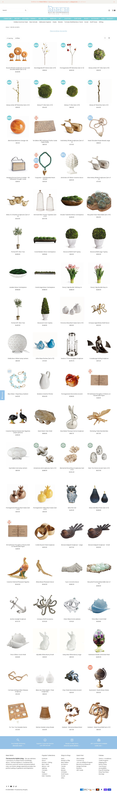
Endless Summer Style (21, 22)
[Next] (114, 2)
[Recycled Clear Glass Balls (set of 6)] (99, 201)
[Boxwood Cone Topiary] (45, 309)
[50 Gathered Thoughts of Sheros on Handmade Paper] (99, 380)
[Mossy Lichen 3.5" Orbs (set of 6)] (99, 54)
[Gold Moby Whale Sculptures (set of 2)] (72, 126)
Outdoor (95, 19)
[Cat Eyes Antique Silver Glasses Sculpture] (18, 676)
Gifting (101, 22)
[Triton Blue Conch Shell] (99, 605)
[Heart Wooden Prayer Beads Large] (99, 126)
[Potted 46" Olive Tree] (18, 309)
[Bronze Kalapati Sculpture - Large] (72, 531)
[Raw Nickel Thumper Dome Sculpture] (72, 417)
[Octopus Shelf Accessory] (45, 605)
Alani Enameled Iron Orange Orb (18, 140)
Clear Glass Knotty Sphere (72, 619)
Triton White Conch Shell (18, 654)
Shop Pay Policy (104, 772)
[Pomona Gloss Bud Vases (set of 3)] (72, 309)
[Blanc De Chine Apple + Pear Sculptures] (45, 676)
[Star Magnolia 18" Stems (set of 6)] (45, 54)
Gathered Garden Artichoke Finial (99, 654)
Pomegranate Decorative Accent (72, 394)
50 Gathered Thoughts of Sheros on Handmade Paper (98, 394)
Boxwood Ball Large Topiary (99, 252)
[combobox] (14, 10)
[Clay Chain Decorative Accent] (72, 676)
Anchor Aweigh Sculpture (18, 619)
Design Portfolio (81, 766)
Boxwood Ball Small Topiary (72, 252)
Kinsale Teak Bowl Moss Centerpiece (72, 215)
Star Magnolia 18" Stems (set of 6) (45, 68)
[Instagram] (13, 786)
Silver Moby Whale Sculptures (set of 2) (99, 178)
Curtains (77, 19)
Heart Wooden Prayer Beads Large (99, 140)
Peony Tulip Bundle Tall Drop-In (72, 287)
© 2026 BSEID (10, 790)
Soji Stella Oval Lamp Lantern (18, 468)
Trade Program (103, 760)
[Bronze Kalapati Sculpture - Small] (99, 531)
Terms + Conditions (105, 758)
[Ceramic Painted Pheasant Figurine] (18, 568)
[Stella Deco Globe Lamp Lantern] (18, 344)
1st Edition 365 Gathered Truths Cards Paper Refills (45, 141)
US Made (64, 772)
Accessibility (102, 768)
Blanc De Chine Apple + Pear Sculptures (45, 690)
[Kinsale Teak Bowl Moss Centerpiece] (72, 201)
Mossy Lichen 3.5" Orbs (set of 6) (99, 68)
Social (86, 22)
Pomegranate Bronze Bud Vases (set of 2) (18, 508)
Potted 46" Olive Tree (18, 323)
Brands (60, 22)
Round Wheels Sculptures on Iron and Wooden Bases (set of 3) (18, 68)
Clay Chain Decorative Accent (72, 690)
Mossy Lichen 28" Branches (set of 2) (18, 105)
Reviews (79, 768)
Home (7, 27)
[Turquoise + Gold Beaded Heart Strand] (45, 163)
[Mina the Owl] (72, 494)
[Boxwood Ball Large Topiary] (99, 238)
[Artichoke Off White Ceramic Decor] (72, 163)
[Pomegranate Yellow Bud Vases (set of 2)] (45, 494)
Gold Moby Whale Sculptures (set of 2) (72, 141)
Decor (17, 19)
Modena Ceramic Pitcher (45, 394)
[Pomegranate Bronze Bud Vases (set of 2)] (18, 494)
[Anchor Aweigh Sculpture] (18, 605)
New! (62, 758)
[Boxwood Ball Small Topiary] (72, 238)
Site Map (101, 774)
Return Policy (103, 764)
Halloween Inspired (45, 22)
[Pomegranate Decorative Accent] (72, 380)
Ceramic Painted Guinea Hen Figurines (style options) (18, 431)
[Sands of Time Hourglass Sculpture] (72, 344)
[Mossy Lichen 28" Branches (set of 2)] (18, 91)
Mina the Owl (72, 508)
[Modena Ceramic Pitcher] (45, 380)
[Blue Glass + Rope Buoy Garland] (18, 380)
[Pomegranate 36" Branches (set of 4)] (72, 54)
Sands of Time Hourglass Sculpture (72, 358)
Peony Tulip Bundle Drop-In (99, 287)
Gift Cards (79, 770)
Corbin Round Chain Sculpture (44, 545)
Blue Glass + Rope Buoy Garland (18, 394)
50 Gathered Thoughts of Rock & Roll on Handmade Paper (18, 545)
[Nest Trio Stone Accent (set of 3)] (99, 454)
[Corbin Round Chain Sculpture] (45, 531)
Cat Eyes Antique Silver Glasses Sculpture (18, 690)
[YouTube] (11, 786)
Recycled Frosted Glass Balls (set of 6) (99, 582)
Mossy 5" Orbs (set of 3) (45, 105)
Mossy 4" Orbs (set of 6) (72, 105)
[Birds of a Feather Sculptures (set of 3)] (18, 201)
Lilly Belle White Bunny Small (45, 654)
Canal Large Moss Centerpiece (45, 287)
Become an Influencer (83, 764)
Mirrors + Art (55, 19)
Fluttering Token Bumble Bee (99, 431)
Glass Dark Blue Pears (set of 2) (99, 508)
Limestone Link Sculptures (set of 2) (45, 468)
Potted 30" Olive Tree (18, 252)
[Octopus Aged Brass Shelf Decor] (99, 309)
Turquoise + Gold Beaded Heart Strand (45, 178)
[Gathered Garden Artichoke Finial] (99, 640)
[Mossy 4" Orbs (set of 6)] (72, 91)
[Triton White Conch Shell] (18, 640)
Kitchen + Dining (29, 19)
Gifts (62, 778)
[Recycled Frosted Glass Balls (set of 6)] (99, 568)
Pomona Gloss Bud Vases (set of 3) (72, 323)
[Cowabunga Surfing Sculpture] (99, 344)
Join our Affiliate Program (84, 762)
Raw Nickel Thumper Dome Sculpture (72, 431)
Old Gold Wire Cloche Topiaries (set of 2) (45, 215)
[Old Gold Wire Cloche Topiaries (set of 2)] (45, 201)
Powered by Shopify (21, 790)
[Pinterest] (8, 786)
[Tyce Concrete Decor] (72, 568)
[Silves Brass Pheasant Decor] (45, 568)
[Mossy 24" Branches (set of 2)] (99, 91)
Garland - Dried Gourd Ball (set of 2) (99, 727)
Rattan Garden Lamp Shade (45, 727)
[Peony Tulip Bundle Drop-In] (99, 273)
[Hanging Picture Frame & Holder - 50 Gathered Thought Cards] (18, 163)
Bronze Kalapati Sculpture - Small (99, 545)
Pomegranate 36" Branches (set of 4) (72, 68)
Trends (63, 766)
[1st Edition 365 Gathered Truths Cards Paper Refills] (45, 126)
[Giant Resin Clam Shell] (45, 417)
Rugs (86, 19)
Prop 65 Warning (104, 770)
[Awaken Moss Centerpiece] (18, 273)
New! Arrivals (33, 22)
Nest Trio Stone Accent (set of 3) (99, 468)
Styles (55, 22)
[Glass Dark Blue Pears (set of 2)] (99, 494)
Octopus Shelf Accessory (45, 619)
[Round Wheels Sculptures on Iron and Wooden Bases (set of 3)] (18, 54)
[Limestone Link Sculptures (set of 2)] (45, 454)
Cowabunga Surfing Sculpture (99, 358)
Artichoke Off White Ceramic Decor (72, 177)
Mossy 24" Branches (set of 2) (99, 105)
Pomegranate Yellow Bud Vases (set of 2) (45, 508)
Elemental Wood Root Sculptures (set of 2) (72, 468)
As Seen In (64, 764)
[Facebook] (6, 786)
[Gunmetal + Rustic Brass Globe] (99, 676)
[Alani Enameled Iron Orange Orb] (18, 126)
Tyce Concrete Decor (72, 582)
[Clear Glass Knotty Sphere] (72, 605)
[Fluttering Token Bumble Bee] (99, 417)
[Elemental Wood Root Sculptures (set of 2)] (72, 454)
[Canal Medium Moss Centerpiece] (45, 238)
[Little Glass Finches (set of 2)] (45, 344)
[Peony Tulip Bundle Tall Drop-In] (72, 273)
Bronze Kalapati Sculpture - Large (72, 545)
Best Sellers (65, 762)
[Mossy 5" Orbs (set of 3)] (45, 91)
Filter (18, 38)
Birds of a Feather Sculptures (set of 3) (18, 215)
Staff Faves (93, 22)
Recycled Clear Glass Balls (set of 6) (99, 215)
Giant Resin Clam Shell (45, 431)
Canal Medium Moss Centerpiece (45, 252)
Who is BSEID (80, 758)
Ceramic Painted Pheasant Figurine (18, 582)
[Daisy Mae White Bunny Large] (72, 640)
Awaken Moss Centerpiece (18, 287)
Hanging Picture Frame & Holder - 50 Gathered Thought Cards (18, 178)
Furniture (8, 19)
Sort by (10, 38)
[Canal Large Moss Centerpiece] (45, 273)
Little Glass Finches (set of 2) (45, 358)
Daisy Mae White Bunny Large (72, 654)
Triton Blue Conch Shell (99, 619)
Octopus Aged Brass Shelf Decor (99, 323)
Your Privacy (102, 766)
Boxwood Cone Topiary (45, 323)
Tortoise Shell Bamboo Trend (73, 22)
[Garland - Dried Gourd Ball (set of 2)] (99, 713)
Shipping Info (103, 762)
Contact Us (80, 760)
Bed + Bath (43, 19)
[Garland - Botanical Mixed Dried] (72, 713)
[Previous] (3, 2)
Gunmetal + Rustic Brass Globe (99, 690)
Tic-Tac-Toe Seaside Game (18, 727)
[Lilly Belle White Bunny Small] (45, 640)
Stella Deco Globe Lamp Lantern (18, 358)
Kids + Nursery (107, 19)
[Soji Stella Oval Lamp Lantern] (18, 454)
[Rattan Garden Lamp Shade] (45, 713)
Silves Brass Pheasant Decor (45, 582)
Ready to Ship (65, 760)
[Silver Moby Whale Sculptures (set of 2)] (99, 163)
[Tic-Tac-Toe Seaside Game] (18, 713)
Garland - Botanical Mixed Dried (72, 727)
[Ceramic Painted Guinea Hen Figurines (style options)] (18, 417)
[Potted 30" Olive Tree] (18, 238)
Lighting (67, 19)
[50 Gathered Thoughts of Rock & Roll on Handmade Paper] (18, 531)
